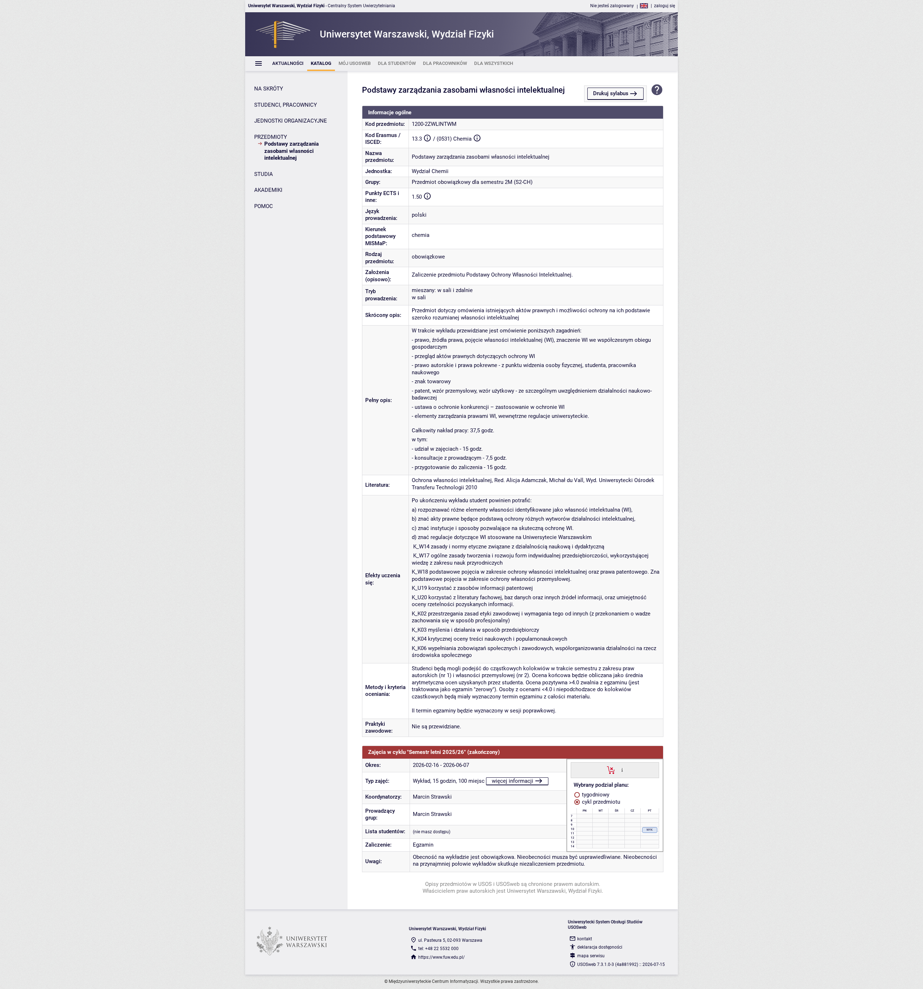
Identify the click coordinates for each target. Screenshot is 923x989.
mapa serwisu (591, 955)
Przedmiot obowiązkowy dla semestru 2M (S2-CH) (472, 182)
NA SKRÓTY (268, 88)
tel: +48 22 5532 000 (438, 948)
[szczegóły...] (622, 770)
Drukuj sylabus (610, 93)
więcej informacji (512, 781)
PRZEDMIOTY (270, 137)
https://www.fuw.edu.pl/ (441, 957)
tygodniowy (594, 794)
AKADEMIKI (268, 190)
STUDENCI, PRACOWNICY (285, 105)
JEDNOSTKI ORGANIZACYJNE (290, 121)
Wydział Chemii (430, 171)
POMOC (263, 206)
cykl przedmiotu (600, 802)
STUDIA (263, 174)
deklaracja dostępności (599, 947)
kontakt (584, 938)
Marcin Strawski (432, 797)
